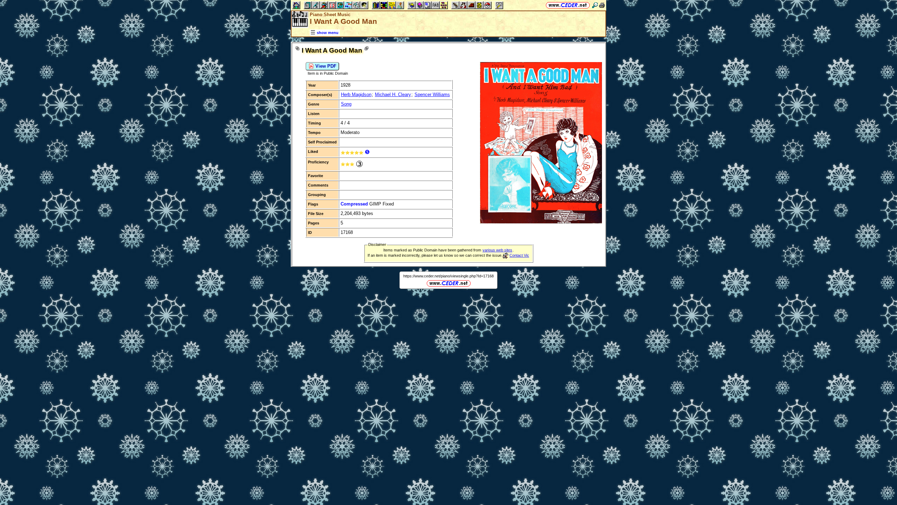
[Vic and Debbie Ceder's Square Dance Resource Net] (568, 5)
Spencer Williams (432, 94)
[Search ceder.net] (595, 5)
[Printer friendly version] (602, 5)
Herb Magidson (356, 94)
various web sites (497, 250)
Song (346, 104)
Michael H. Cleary (393, 94)
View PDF (325, 66)
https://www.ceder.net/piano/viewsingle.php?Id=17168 (448, 276)
